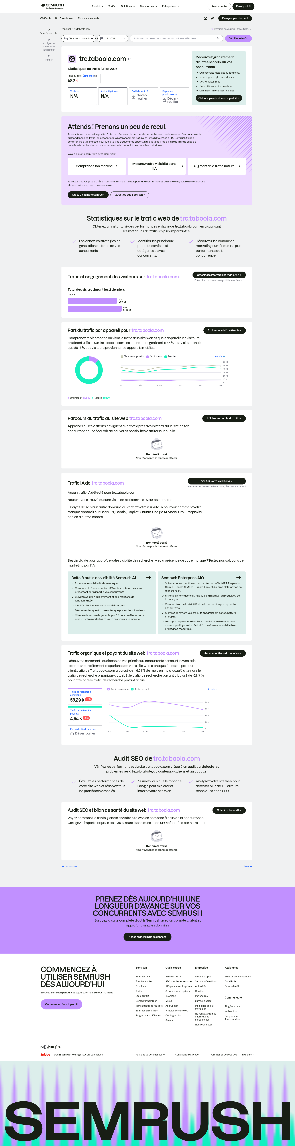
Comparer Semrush (146, 1001)
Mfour (168, 1001)
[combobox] (173, 38)
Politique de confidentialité (150, 1054)
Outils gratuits (173, 1015)
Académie (230, 981)
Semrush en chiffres (147, 1010)
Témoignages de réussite (149, 1006)
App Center (171, 1006)
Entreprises (169, 6)
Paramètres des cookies (223, 1054)
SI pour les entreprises (177, 991)
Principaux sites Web (176, 1010)
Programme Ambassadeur (232, 1018)
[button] (205, 18)
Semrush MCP (173, 976)
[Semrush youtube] (52, 1047)
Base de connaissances (238, 976)
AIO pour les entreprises (178, 986)
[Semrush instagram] (45, 1047)
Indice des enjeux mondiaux (204, 1007)
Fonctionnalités (144, 981)
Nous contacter (203, 1024)
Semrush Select (203, 1001)
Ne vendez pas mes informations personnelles (205, 1017)
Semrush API (232, 986)
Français (247, 1054)
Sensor (169, 1020)
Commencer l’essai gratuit (61, 1004)
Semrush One (143, 976)
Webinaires (231, 1011)
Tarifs (111, 6)
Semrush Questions (206, 981)
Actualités (200, 986)
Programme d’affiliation (148, 1015)
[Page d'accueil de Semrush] (52, 6)
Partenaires (201, 996)
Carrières (200, 991)
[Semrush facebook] (56, 1047)
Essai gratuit (243, 6)
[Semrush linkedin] (41, 1047)
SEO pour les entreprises (178, 981)
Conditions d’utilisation (187, 1054)
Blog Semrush (232, 1006)
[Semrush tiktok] (48, 1047)
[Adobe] (45, 1054)
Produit (96, 6)
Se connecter (219, 6)
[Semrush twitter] (59, 1047)
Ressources (147, 6)
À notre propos (203, 976)
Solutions (126, 6)
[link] (57, 18)
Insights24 (170, 996)
